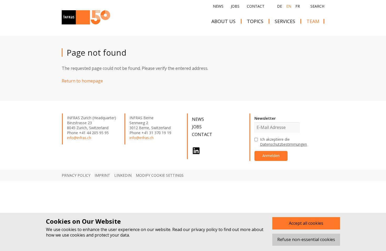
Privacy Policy (76, 175)
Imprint (102, 175)
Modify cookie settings (160, 175)
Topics (255, 21)
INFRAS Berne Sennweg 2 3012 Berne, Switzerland (150, 123)
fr (297, 6)
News (218, 6)
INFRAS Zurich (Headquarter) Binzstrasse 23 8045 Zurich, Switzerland (91, 123)
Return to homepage (82, 81)
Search (317, 6)
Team (312, 21)
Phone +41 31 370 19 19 (150, 132)
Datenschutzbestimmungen (283, 144)
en (288, 6)
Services (285, 21)
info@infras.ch (79, 137)
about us (223, 21)
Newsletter (265, 118)
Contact (255, 6)
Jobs (235, 6)
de (279, 6)
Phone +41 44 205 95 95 (88, 132)
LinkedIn (123, 175)
